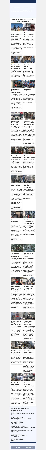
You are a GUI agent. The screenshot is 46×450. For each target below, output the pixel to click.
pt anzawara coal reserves (16, 416)
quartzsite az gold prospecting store (18, 419)
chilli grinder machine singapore (17, 439)
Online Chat (17, 447)
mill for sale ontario (15, 431)
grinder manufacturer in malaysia (17, 425)
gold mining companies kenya (17, 417)
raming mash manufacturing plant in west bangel (21, 418)
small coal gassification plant (17, 432)
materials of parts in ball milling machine (19, 435)
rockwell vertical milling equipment (18, 426)
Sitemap (12, 440)
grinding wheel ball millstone (16, 434)
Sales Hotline (29, 447)
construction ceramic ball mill (17, 438)
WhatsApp (25, 21)
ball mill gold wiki (14, 412)
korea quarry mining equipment (17, 422)
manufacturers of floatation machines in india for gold (22, 430)
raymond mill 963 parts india (16, 421)
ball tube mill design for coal (16, 423)
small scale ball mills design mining (18, 436)
